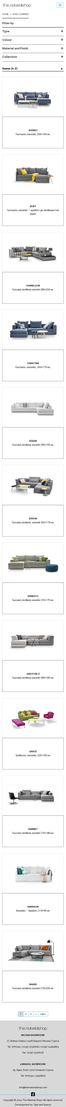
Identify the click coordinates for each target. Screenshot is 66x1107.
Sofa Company (20, 14)
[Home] (17, 5)
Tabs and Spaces (42, 1104)
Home (5, 14)
